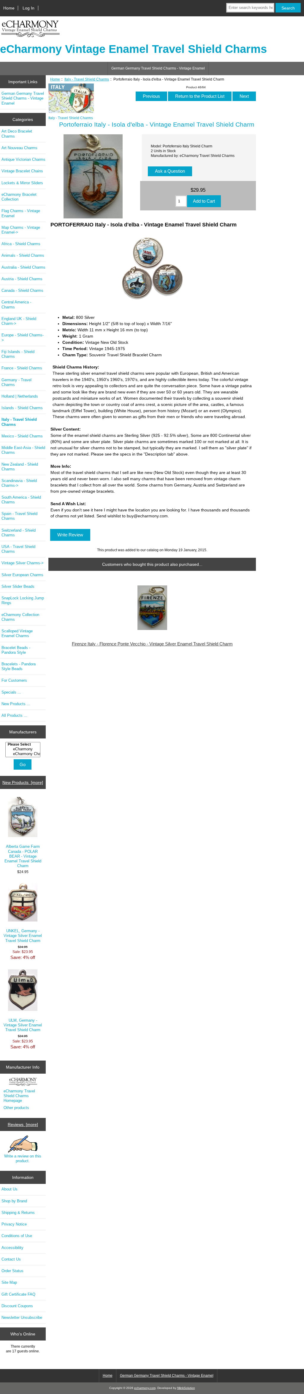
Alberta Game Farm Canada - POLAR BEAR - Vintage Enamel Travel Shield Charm (22, 856)
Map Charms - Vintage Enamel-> (20, 229)
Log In (28, 8)
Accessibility (12, 1247)
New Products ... (15, 704)
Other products (16, 1107)
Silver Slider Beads (17, 586)
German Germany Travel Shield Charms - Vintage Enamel (158, 68)
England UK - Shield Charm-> (18, 321)
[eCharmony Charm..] (23, 754)
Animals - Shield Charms (22, 255)
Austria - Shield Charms (21, 279)
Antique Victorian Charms (23, 159)
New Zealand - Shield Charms (19, 466)
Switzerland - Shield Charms (18, 532)
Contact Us (11, 1259)
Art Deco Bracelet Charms (16, 133)
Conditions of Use (16, 1236)
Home (9, 8)
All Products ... (14, 715)
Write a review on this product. (22, 1158)
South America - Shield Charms (21, 499)
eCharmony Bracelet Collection (19, 196)
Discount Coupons (17, 1306)
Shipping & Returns (18, 1212)
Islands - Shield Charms (22, 408)
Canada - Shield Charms (22, 290)
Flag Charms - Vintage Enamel (20, 213)
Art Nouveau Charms (19, 148)
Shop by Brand (14, 1201)
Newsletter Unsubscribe (21, 1317)
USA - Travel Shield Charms (18, 549)
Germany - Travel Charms (16, 382)
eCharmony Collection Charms (20, 617)
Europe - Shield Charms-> (22, 337)
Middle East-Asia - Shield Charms (23, 450)
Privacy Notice (14, 1224)
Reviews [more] (23, 1124)
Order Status (12, 1271)
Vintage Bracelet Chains (22, 171)
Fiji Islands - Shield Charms (17, 354)
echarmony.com (145, 1388)
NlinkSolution (186, 1388)
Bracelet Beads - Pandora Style (15, 650)
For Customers (14, 680)
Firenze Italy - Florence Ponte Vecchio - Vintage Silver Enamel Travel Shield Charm (152, 644)
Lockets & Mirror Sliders (22, 183)
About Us (9, 1189)
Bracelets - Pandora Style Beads (18, 666)
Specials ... (11, 692)
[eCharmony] (23, 749)
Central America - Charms (16, 304)
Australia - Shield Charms (23, 267)
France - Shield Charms (21, 368)
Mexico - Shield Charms (22, 436)
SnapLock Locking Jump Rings (22, 600)
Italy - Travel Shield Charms (86, 79)
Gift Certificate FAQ (18, 1294)
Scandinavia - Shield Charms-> (19, 483)
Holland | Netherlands (19, 396)
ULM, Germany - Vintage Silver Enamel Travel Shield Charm (23, 1025)
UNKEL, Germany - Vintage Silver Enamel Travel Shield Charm (23, 936)
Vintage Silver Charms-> (22, 563)
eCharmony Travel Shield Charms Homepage (19, 1096)
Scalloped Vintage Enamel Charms (17, 633)
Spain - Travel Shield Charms (19, 516)
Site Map (9, 1282)
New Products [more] (22, 782)
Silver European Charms (22, 575)
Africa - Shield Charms (20, 244)
